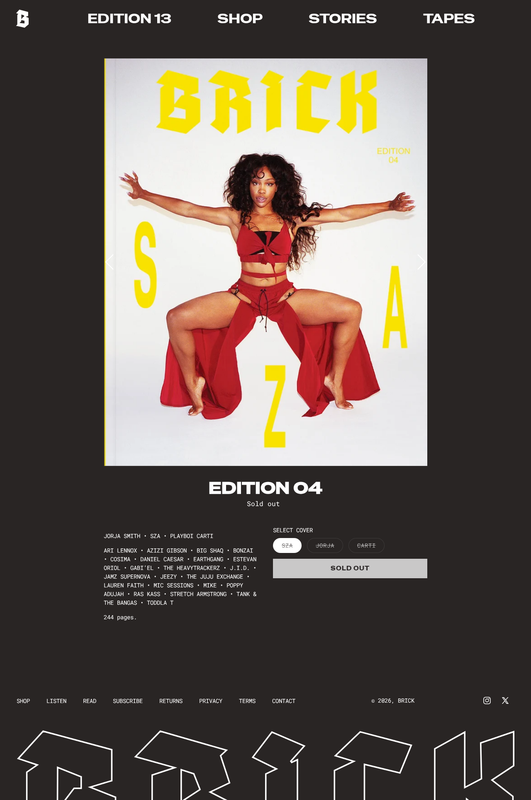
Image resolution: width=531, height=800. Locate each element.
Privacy (210, 701)
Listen (56, 701)
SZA (292, 547)
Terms (247, 701)
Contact (283, 701)
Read (89, 701)
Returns (171, 701)
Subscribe (128, 701)
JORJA (329, 547)
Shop (23, 701)
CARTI (371, 547)
